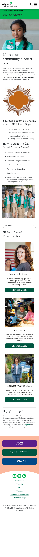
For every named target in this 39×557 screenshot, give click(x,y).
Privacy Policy (20, 498)
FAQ (19, 488)
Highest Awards (8, 10)
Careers (19, 491)
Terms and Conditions (19, 494)
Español (6, 427)
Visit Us (19, 484)
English (27, 425)
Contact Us (19, 481)
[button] (31, 4)
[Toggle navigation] (35, 4)
